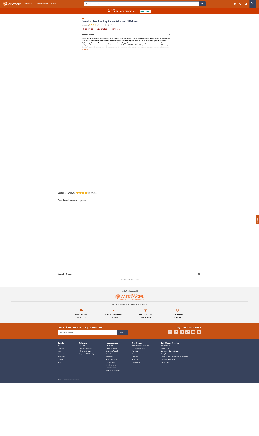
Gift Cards (82, 345)
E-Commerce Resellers (168, 359)
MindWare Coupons (85, 351)
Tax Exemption (110, 362)
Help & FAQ (109, 357)
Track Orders (110, 354)
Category (61, 348)
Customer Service (111, 348)
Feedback (257, 219)
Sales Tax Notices (111, 359)
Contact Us (109, 345)
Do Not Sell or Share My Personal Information (175, 357)
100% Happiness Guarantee (140, 345)
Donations (135, 354)
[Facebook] (170, 332)
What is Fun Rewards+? (113, 370)
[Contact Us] (240, 4)
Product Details (88, 35)
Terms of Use (165, 348)
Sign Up (122, 332)
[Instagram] (199, 332)
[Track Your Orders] (235, 4)
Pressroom (135, 359)
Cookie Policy (165, 362)
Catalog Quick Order (85, 348)
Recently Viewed (65, 274)
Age (59, 345)
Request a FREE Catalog (86, 354)
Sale (59, 362)
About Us (135, 351)
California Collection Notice (169, 351)
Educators (61, 359)
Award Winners (62, 354)
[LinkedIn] (176, 332)
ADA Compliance (111, 365)
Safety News (165, 354)
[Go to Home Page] (83, 18)
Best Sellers (61, 357)
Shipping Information (112, 351)
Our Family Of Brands (138, 348)
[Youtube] (193, 332)
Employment (136, 362)
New (59, 351)
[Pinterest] (182, 332)
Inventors (135, 357)
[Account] (246, 4)
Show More (85, 49)
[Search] (202, 3)
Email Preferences (111, 368)
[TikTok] (187, 332)
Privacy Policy (165, 345)
